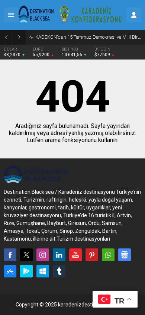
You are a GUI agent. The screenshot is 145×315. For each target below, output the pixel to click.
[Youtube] (75, 254)
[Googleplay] (26, 271)
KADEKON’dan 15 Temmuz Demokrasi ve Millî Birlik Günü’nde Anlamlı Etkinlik (88, 37)
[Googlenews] (124, 254)
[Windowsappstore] (42, 271)
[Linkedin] (59, 254)
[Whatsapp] (108, 254)
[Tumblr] (59, 271)
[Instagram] (42, 254)
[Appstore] (10, 271)
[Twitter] (26, 254)
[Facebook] (10, 254)
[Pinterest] (92, 254)
